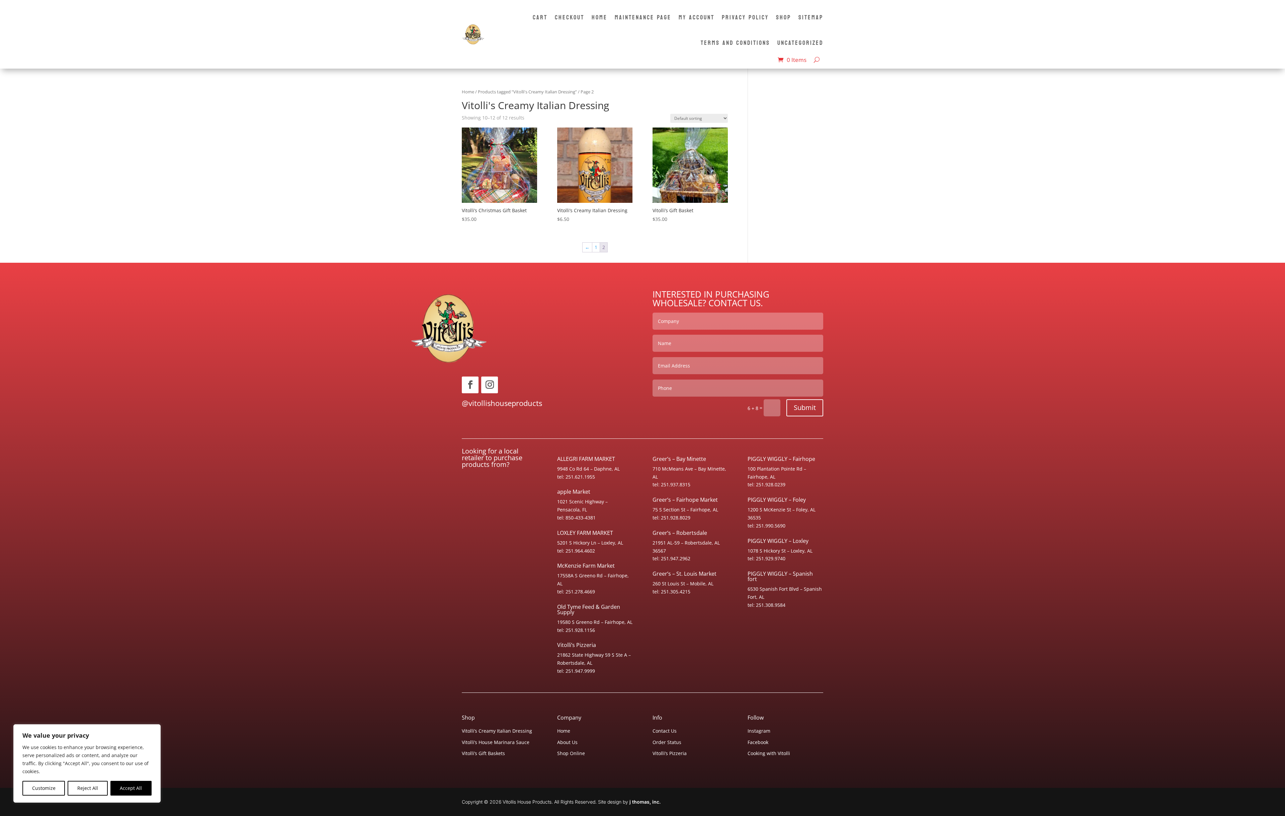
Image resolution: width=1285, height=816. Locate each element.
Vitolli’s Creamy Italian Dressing (497, 731)
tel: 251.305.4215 (671, 591)
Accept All (131, 788)
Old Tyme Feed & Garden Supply (588, 609)
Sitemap (810, 17)
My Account (696, 17)
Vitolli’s (576, 645)
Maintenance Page (643, 17)
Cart (540, 17)
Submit (805, 407)
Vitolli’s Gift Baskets (483, 753)
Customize (44, 788)
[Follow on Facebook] (470, 385)
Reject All (87, 788)
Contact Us (665, 731)
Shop (783, 17)
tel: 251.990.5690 (766, 525)
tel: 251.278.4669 (576, 591)
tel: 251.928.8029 (671, 517)
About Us (567, 742)
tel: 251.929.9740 (766, 558)
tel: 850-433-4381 (576, 517)
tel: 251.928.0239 (766, 484)
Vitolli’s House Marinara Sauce (495, 742)
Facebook (758, 742)
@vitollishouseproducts (502, 403)
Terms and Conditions (735, 43)
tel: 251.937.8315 (671, 484)
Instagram (759, 731)
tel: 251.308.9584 (766, 605)
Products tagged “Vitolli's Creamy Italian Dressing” (527, 92)
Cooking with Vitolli (769, 753)
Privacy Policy (745, 17)
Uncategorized (800, 43)
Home (599, 17)
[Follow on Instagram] (489, 385)
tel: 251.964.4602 (576, 551)
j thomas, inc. (645, 802)
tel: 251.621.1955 (576, 477)
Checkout (569, 17)
